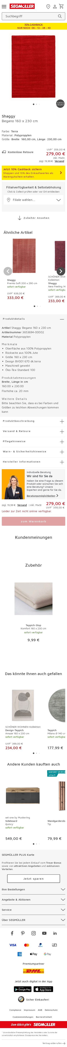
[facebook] (12, 933)
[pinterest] (23, 933)
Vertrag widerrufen (52, 1043)
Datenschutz (51, 1010)
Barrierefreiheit (44, 1017)
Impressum (29, 1010)
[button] (33, 199)
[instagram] (33, 933)
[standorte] (48, 6)
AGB (40, 1010)
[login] (55, 6)
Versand (59, 161)
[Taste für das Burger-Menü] (4, 6)
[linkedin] (55, 933)
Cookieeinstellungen (23, 1017)
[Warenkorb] (62, 6)
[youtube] (44, 933)
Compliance (15, 1010)
